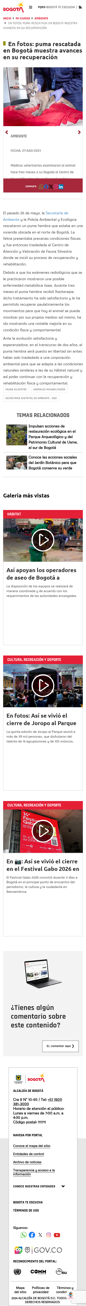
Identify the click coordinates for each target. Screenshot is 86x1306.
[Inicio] (13, 7)
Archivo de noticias (27, 1162)
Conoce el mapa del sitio (31, 1146)
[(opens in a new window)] (55, 188)
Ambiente (41, 18)
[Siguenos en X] (40, 1235)
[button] (41, 188)
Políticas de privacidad (40, 1290)
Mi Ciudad (23, 18)
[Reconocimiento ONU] (17, 1271)
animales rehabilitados (49, 389)
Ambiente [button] (19, 136)
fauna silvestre (16, 389)
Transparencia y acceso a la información (34, 1172)
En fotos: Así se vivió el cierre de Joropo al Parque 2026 (41, 723)
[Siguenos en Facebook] (23, 1235)
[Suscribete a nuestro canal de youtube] (57, 1235)
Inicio (7, 18)
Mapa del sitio (20, 1290)
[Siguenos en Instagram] (49, 1235)
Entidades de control (28, 1154)
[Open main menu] (31, 7)
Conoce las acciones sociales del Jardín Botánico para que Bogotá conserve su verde (53, 462)
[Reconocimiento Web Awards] (61, 1271)
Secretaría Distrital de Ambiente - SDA (31, 398)
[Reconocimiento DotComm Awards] (38, 1271)
